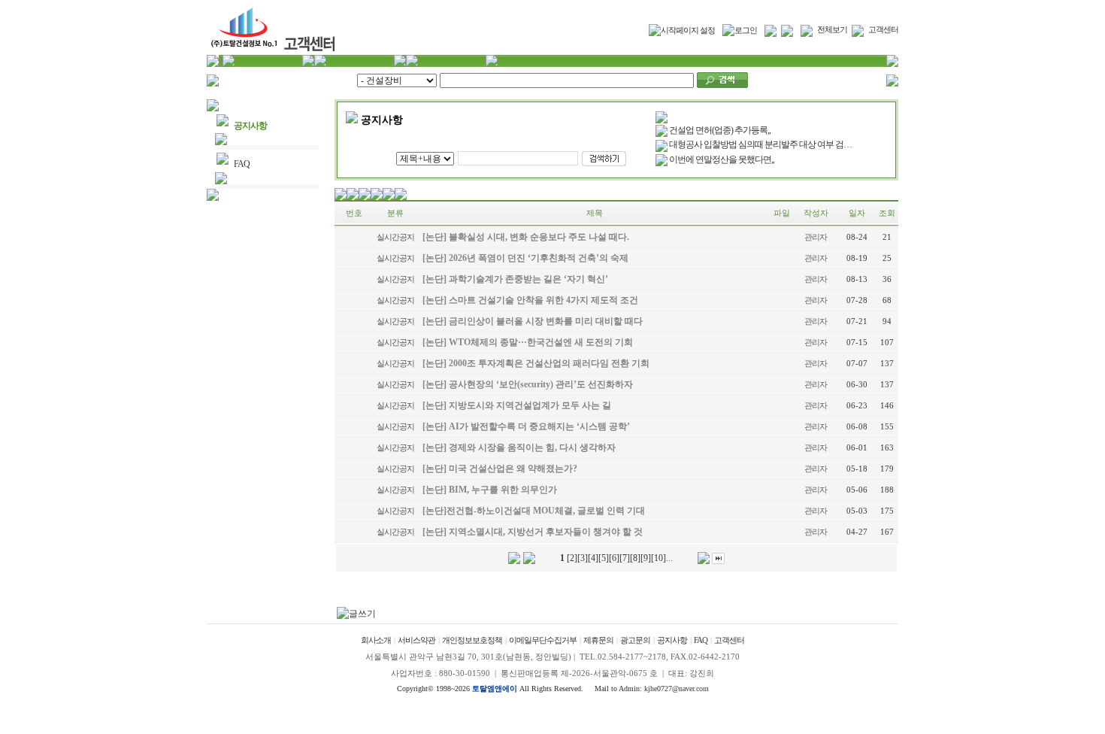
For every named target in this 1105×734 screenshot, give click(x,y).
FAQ (242, 164)
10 (658, 558)
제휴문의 (598, 640)
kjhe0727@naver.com (676, 688)
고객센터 (883, 29)
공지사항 (250, 125)
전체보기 (832, 29)
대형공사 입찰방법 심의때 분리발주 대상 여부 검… (760, 144)
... (669, 558)
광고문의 (635, 640)
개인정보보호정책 (472, 640)
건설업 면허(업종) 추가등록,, (719, 130)
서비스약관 (416, 640)
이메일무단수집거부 (543, 640)
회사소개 (376, 640)
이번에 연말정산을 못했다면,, (721, 159)
